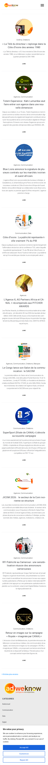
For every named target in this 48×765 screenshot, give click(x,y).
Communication (27, 97)
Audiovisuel (6, 704)
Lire (24, 64)
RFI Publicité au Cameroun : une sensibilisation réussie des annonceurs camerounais (24, 565)
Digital (4, 722)
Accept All (24, 747)
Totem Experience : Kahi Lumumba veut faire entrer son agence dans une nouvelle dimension (24, 104)
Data (29, 233)
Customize (24, 754)
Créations (26, 40)
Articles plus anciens (10, 674)
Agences (17, 97)
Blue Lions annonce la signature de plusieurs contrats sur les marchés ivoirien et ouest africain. (24, 172)
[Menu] (42, 5)
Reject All (24, 760)
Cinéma (19, 40)
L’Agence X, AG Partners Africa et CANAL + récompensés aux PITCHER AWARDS (24, 303)
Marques (37, 364)
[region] (24, 745)
